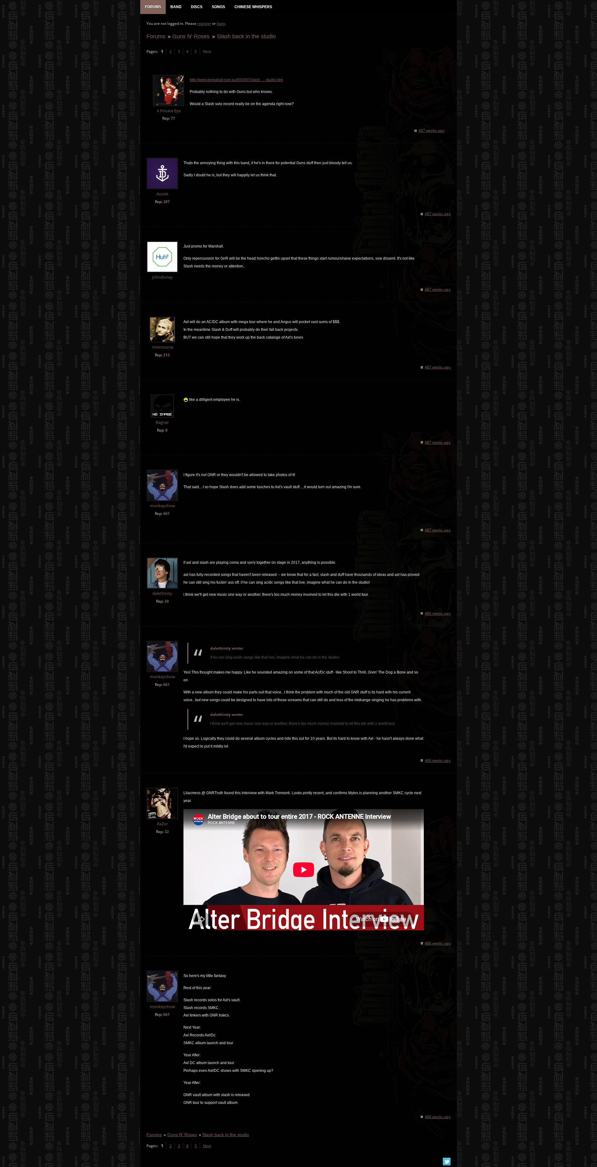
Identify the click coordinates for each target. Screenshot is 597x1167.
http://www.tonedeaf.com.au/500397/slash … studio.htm (236, 80)
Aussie (162, 194)
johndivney (162, 277)
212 (166, 355)
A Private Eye (169, 110)
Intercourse (162, 347)
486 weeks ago (438, 613)
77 (173, 118)
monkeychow (162, 505)
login (221, 23)
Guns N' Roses (191, 36)
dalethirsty (162, 593)
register (204, 23)
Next (207, 51)
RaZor (162, 824)
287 (166, 201)
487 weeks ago (431, 130)
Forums (155, 36)
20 (166, 601)
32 (166, 831)
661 (166, 513)
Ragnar (162, 422)
